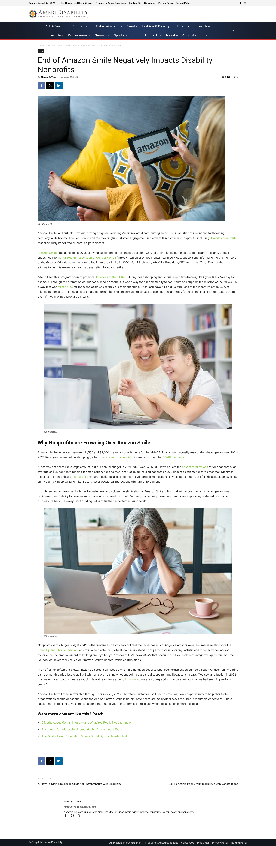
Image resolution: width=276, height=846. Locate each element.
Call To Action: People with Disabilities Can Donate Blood (203, 784)
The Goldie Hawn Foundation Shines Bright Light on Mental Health (86, 736)
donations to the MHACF (111, 277)
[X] (50, 85)
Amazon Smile (47, 252)
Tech (50, 45)
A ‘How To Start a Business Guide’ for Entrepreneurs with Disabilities (80, 784)
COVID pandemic (173, 457)
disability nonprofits (223, 238)
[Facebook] (240, 3)
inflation (130, 679)
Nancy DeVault (49, 77)
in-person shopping (119, 457)
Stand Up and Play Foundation (58, 650)
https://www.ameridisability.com (80, 807)
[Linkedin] (59, 85)
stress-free (65, 287)
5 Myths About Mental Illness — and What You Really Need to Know (86, 722)
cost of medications (195, 467)
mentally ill (79, 476)
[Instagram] (245, 3)
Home (41, 45)
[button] (233, 31)
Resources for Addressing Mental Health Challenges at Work (82, 729)
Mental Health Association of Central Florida (86, 257)
